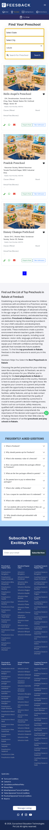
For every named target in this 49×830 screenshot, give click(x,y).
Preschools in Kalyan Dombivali (7, 578)
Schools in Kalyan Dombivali (23, 578)
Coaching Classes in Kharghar (40, 704)
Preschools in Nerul (8, 711)
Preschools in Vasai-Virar (8, 631)
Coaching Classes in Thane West (40, 618)
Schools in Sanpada (24, 731)
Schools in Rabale (23, 728)
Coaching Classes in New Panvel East (40, 734)
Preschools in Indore (5, 639)
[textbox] (24, 32)
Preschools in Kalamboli (5, 687)
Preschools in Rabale (5, 740)
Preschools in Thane (5, 611)
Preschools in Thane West (5, 616)
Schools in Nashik (23, 593)
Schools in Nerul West (23, 711)
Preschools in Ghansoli (5, 678)
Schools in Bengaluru (21, 573)
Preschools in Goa (7, 635)
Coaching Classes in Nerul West (40, 724)
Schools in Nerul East (23, 706)
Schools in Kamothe (24, 686)
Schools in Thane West (23, 608)
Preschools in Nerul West (8, 720)
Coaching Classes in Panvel (40, 739)
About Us (7, 799)
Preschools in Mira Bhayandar (7, 583)
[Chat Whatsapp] (46, 413)
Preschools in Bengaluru (5, 573)
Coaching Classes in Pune (40, 608)
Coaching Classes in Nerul (40, 714)
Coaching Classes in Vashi (40, 764)
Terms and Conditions (11, 779)
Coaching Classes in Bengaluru (40, 573)
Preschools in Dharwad (5, 649)
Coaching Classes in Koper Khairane (40, 709)
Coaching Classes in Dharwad (40, 653)
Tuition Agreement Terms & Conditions (17, 793)
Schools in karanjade (21, 690)
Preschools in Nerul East (8, 715)
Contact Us (7, 782)
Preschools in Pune (7, 607)
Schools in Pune (23, 601)
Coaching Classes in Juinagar (40, 684)
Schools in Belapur (24, 672)
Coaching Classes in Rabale (40, 744)
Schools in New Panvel (23, 716)
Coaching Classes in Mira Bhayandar (40, 583)
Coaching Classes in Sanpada (40, 749)
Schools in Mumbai (24, 587)
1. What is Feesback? (12, 446)
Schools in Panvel (23, 725)
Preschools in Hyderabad (5, 626)
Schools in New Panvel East (23, 721)
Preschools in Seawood (5, 750)
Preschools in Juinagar (5, 683)
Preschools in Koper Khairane (6, 707)
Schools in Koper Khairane (23, 698)
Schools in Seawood (24, 734)
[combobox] (24, 32)
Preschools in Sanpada (5, 745)
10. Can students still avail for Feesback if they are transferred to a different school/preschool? (23, 508)
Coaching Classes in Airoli (40, 669)
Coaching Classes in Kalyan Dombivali (40, 578)
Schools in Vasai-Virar (23, 621)
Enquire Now (27, 125)
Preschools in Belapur (5, 673)
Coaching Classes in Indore (40, 643)
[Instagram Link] (26, 814)
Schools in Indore (23, 629)
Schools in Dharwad (24, 635)
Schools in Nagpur (24, 590)
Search (37, 55)
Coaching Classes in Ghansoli (40, 679)
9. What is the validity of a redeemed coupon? (21, 501)
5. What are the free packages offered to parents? (22, 473)
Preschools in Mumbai (5, 588)
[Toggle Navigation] (45, 5)
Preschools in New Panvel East (7, 730)
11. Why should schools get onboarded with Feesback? (20, 516)
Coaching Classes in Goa (40, 638)
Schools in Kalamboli (21, 682)
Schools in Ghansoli (24, 675)
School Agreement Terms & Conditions (16, 790)
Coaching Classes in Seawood (40, 754)
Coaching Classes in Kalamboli (40, 689)
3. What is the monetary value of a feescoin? (20, 459)
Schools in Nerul (23, 702)
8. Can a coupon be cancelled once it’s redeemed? (22, 494)
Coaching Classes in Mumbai (40, 588)
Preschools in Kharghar (5, 702)
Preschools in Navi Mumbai (7, 603)
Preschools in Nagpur (5, 593)
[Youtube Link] (30, 814)
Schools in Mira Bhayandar (23, 583)
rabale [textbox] (9, 47)
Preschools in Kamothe (5, 692)
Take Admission (39, 125)
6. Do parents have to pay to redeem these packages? (19, 480)
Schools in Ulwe (23, 737)
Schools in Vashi (23, 740)
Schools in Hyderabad (21, 616)
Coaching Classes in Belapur (40, 674)
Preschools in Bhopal (5, 644)
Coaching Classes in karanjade (40, 699)
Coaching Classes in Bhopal (40, 648)
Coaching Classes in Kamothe (40, 694)
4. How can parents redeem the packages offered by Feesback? (22, 466)
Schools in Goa (23, 625)
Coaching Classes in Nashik (40, 598)
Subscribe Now (38, 552)
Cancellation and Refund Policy (14, 784)
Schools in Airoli (23, 669)
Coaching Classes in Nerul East (40, 719)
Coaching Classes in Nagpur (40, 593)
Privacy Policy (8, 787)
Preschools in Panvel (5, 735)
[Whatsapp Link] (18, 814)
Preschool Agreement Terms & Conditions (18, 796)
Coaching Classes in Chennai (40, 623)
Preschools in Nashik (5, 598)
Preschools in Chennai (5, 621)
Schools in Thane (23, 604)
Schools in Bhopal (24, 632)
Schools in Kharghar (24, 694)
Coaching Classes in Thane (40, 613)
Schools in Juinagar (24, 678)
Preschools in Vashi (7, 757)
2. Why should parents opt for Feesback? (19, 452)
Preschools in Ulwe (7, 754)
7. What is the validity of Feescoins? (17, 488)
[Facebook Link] (22, 814)
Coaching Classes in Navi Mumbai (40, 603)
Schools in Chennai (24, 612)
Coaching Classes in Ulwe (40, 759)
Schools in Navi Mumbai (23, 597)
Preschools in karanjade (5, 697)
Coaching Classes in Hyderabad (40, 628)
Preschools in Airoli (7, 669)
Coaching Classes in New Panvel (40, 729)
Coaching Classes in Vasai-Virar (40, 633)
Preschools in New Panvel (7, 725)
